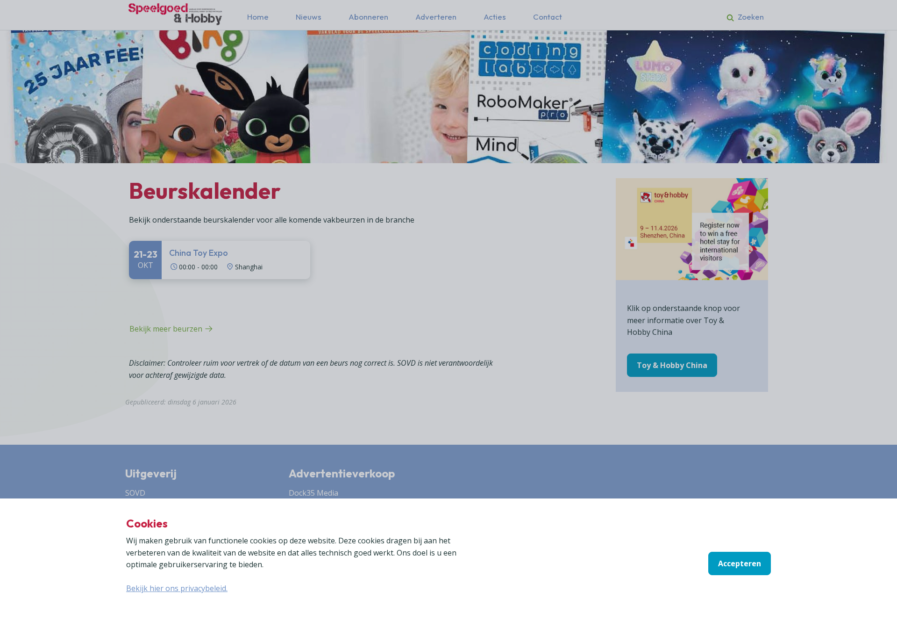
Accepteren (739, 563)
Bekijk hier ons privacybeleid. (177, 588)
